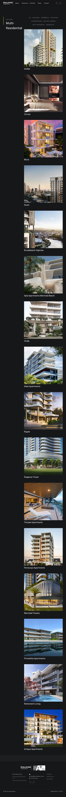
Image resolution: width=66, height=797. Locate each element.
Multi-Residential (39, 24)
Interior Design (36, 21)
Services (24, 3)
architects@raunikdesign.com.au (36, 776)
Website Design (54, 791)
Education (54, 17)
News (39, 3)
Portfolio (32, 3)
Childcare (35, 17)
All (30, 17)
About (17, 3)
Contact (46, 3)
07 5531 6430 (34, 778)
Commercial (45, 17)
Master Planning (49, 21)
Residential (50, 24)
